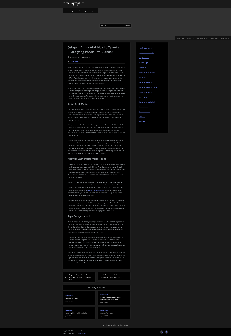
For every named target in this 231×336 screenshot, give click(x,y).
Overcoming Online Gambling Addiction (76, 313)
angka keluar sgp (89, 11)
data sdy (142, 117)
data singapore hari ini (74, 11)
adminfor (87, 57)
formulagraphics (73, 3)
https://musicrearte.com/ (96, 190)
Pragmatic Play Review (71, 298)
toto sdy (142, 122)
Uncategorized (74, 61)
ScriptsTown (82, 333)
